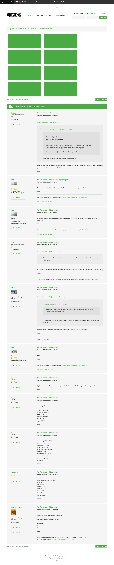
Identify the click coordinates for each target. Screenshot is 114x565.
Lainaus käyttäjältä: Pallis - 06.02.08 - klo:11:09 (57, 130)
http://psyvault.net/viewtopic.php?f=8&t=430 (74, 197)
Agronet (11, 29)
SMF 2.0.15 (47, 556)
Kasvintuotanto (32, 29)
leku (13, 398)
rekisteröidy (102, 13)
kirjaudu (93, 13)
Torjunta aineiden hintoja (46, 29)
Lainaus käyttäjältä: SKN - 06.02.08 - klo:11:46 (51, 122)
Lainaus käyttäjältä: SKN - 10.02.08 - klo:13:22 (51, 252)
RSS (57, 560)
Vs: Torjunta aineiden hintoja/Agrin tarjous (52, 180)
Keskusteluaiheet (21, 29)
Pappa (13, 113)
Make (13, 288)
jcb (12, 378)
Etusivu (30, 15)
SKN (12, 180)
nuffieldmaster (17, 507)
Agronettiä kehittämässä (56, 2)
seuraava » (27, 99)
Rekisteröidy (60, 15)
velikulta (14, 472)
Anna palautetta (41, 2)
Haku (38, 15)
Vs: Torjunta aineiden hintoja (47, 113)
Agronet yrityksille (7, 2)
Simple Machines (65, 556)
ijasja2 (13, 242)
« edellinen (19, 99)
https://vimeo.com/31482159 (45, 201)
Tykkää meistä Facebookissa (24, 2)
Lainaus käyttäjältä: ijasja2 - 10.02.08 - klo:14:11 (52, 297)
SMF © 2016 (55, 556)
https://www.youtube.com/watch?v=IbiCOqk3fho (62, 539)
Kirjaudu (49, 15)
